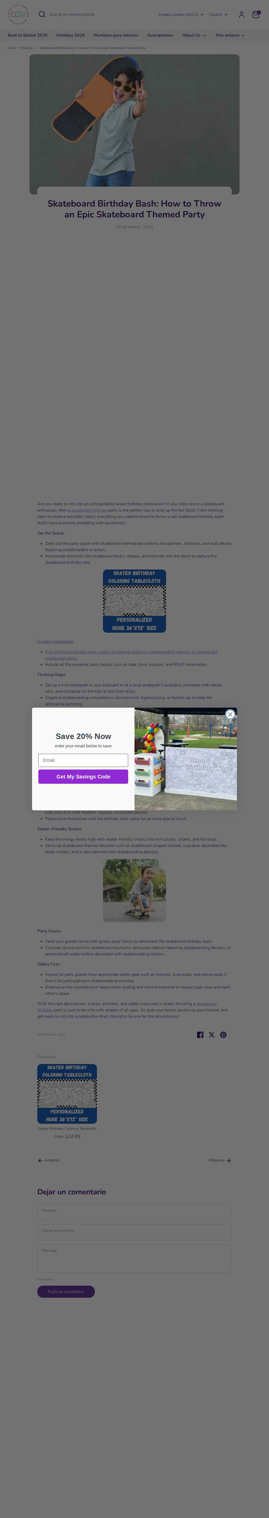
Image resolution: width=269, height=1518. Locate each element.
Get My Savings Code (83, 777)
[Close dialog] (230, 714)
